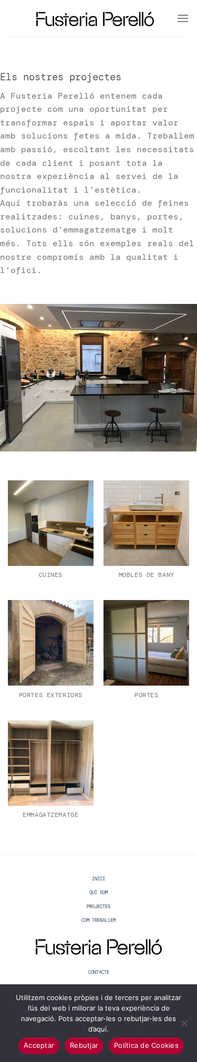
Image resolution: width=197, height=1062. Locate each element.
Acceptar (39, 1045)
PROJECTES (98, 906)
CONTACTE (98, 972)
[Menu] (183, 18)
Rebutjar (84, 1045)
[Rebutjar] (184, 1026)
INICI (98, 879)
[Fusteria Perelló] (95, 18)
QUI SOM (98, 892)
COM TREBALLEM (98, 920)
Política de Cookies (146, 1045)
